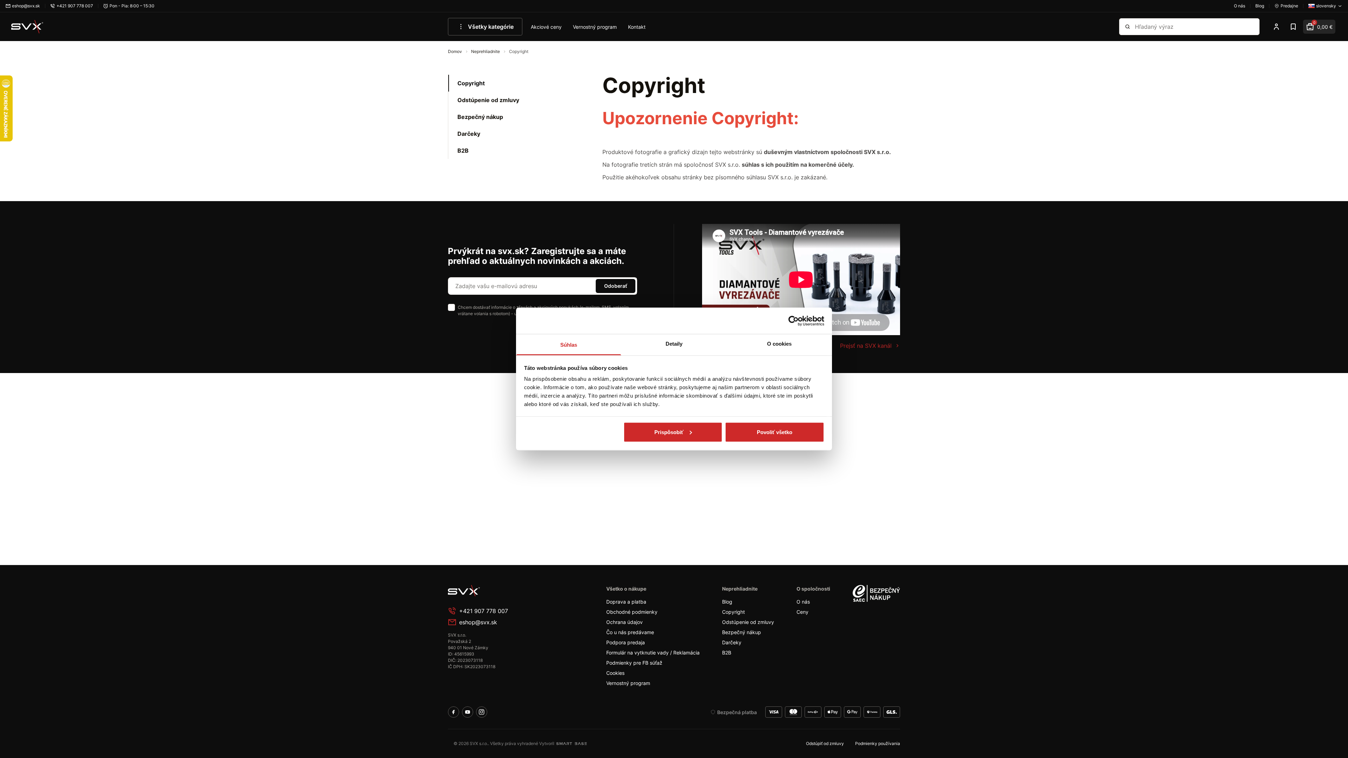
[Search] (1127, 26)
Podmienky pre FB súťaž (634, 663)
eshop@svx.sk (478, 622)
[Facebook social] (453, 712)
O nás (803, 602)
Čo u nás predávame (630, 632)
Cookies (615, 673)
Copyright (471, 83)
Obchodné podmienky (632, 612)
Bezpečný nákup (480, 116)
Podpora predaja (625, 642)
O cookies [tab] (779, 344)
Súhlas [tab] (568, 345)
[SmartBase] (571, 743)
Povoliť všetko (774, 432)
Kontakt (637, 27)
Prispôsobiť (668, 432)
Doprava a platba (626, 602)
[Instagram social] (481, 712)
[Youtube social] (467, 712)
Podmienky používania (877, 743)
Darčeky (468, 133)
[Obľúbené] (1293, 27)
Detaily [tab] (674, 344)
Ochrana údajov (624, 622)
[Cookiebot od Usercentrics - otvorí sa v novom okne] (793, 320)
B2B (463, 150)
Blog (727, 602)
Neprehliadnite (486, 51)
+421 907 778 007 (483, 610)
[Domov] (27, 26)
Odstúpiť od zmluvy (825, 743)
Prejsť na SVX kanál (866, 345)
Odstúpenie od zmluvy (488, 100)
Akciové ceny (546, 27)
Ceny (802, 612)
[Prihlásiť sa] (1276, 27)
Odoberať (615, 286)
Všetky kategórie (491, 26)
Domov (455, 51)
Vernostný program (595, 27)
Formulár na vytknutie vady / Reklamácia (653, 653)
